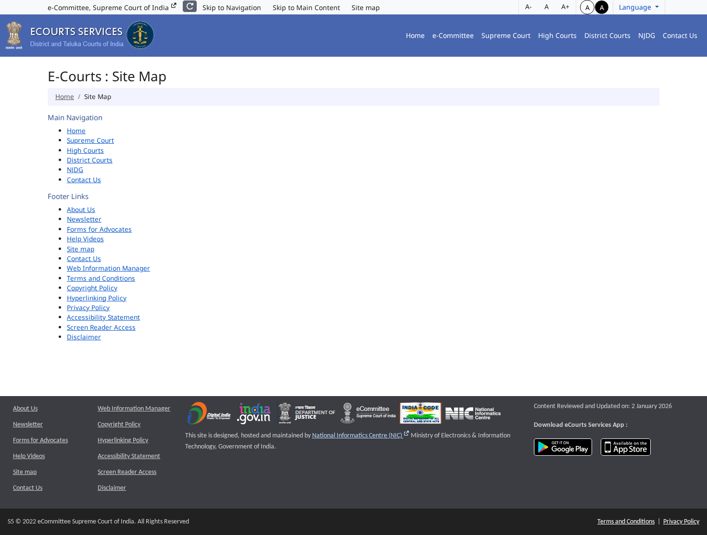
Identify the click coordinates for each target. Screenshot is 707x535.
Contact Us (680, 35)
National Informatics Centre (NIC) (361, 436)
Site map (366, 7)
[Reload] (190, 6)
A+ (565, 6)
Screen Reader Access (101, 327)
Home (415, 35)
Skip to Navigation (231, 7)
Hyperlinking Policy (96, 297)
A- (528, 6)
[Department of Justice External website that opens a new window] (307, 415)
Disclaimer (84, 336)
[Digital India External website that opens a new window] (209, 415)
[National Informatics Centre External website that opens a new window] (473, 415)
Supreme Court (505, 35)
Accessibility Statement (103, 317)
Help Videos (85, 238)
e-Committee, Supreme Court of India (109, 7)
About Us (81, 209)
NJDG (646, 35)
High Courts (557, 35)
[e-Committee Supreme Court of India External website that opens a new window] (368, 415)
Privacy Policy (88, 307)
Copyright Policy (92, 287)
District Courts (607, 35)
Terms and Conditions (101, 278)
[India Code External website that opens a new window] (420, 415)
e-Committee (453, 35)
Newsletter (84, 219)
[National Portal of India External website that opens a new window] (254, 415)
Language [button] (636, 7)
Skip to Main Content (306, 7)
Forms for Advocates (99, 229)
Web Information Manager (108, 268)
